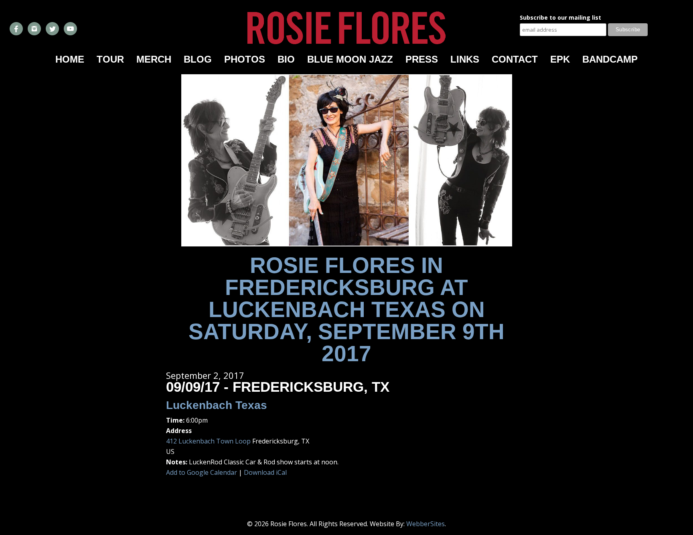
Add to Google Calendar (201, 472)
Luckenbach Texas (216, 405)
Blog (198, 59)
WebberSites (425, 523)
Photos (244, 59)
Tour (110, 59)
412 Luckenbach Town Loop (208, 441)
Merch (153, 59)
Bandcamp (610, 59)
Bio (286, 59)
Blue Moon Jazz (350, 59)
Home (69, 59)
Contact (515, 59)
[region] (346, 160)
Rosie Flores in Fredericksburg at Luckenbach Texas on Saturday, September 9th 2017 (346, 309)
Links (464, 59)
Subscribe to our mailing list (560, 18)
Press (421, 59)
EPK (560, 59)
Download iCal (265, 472)
